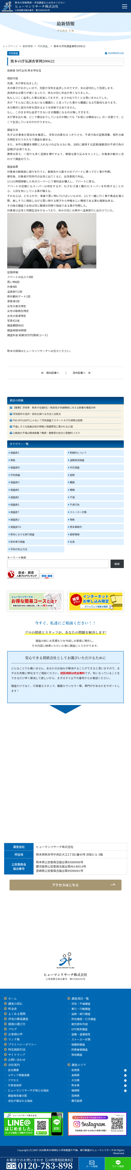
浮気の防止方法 (18, 549)
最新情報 (28, 46)
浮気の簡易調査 (18, 1019)
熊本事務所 (76, 527)
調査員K (14, 489)
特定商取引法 (16, 1049)
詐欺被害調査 (79, 1049)
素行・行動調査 (80, 1009)
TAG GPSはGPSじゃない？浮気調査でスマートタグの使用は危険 (47, 420)
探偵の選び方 (16, 1024)
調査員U (14, 519)
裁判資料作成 (79, 1024)
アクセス (13, 1080)
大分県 (75, 1080)
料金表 (12, 1009)
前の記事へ (52, 373)
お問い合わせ (16, 1060)
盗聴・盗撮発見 (80, 1034)
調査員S (14, 452)
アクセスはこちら (65, 884)
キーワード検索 (16, 557)
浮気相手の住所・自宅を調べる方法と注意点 (37, 414)
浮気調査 (42, 46)
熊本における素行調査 (22, 534)
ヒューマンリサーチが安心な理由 (28, 1090)
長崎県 (75, 1075)
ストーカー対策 (78, 512)
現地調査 (76, 1055)
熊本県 (75, 1085)
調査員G (14, 504)
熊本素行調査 (17, 541)
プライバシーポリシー (22, 1044)
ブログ (12, 1029)
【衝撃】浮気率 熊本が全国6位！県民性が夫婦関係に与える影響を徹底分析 (54, 407)
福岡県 (75, 1090)
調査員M (15, 467)
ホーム (12, 998)
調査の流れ (15, 1003)
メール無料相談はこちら (44, 778)
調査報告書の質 (17, 1096)
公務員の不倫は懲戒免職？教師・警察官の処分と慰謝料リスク (46, 433)
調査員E (14, 497)
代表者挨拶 (15, 1085)
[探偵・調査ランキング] (23, 577)
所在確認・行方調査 (83, 1019)
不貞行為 (74, 504)
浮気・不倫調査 (80, 1004)
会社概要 (13, 1070)
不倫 (72, 497)
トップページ (10, 46)
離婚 (72, 482)
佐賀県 (75, 1070)
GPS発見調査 (79, 1029)
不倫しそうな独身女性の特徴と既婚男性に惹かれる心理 (43, 426)
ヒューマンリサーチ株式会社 (40, 6)
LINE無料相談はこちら (93, 778)
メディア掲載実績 (19, 1075)
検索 (117, 564)
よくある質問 (16, 1014)
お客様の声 (15, 1034)
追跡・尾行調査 (80, 1014)
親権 (72, 489)
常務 (72, 519)
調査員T (14, 512)
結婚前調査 (78, 1044)
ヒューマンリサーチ (35, 351)
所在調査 (74, 467)
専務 (12, 460)
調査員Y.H (15, 527)
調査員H (14, 482)
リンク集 (14, 1039)
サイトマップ (16, 1054)
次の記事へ (79, 373)
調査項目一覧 (80, 998)
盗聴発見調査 (77, 460)
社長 (72, 541)
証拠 (72, 475)
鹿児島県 (76, 1101)
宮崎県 (75, 1096)
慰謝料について (78, 452)
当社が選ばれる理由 (20, 1101)
